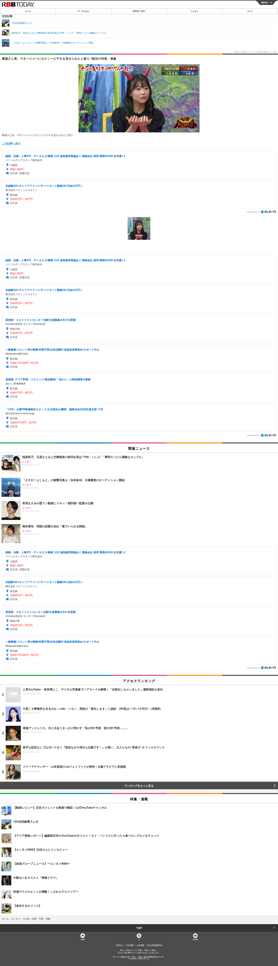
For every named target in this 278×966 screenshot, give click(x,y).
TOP (139, 928)
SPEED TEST (139, 11)
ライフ (250, 11)
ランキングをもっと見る (139, 785)
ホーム (28, 11)
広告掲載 (130, 945)
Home (82, 939)
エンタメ (194, 11)
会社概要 (140, 945)
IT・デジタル (83, 11)
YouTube (195, 939)
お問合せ (119, 945)
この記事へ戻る (11, 143)
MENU (264, 2)
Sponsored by (253, 212)
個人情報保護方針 (154, 945)
